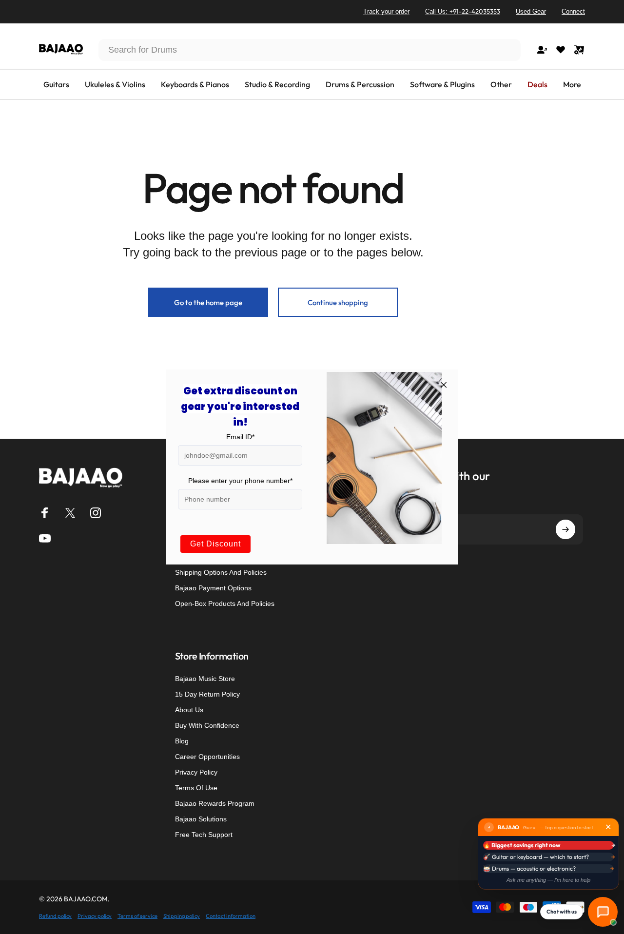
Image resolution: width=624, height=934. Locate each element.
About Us (189, 710)
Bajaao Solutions (201, 819)
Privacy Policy (196, 772)
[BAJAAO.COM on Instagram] (95, 513)
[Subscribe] (565, 529)
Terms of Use (196, 788)
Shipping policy (181, 916)
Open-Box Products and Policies (224, 603)
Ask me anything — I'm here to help (548, 880)
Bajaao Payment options (213, 588)
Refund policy (55, 916)
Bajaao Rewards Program (214, 803)
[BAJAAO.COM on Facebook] (45, 513)
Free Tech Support (204, 834)
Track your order (386, 11)
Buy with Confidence (207, 725)
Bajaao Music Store (205, 678)
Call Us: (462, 11)
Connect (573, 11)
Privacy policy (95, 916)
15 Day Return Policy (207, 694)
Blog (182, 741)
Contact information (230, 916)
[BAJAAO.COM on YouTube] (45, 538)
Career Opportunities (207, 756)
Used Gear (531, 11)
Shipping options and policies (221, 572)
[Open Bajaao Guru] (603, 912)
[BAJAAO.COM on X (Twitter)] (70, 513)
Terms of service (137, 916)
